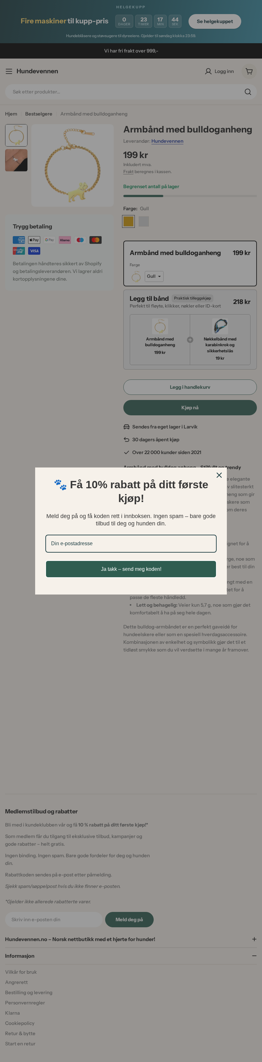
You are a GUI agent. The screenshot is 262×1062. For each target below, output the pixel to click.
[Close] (219, 475)
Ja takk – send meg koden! (131, 569)
